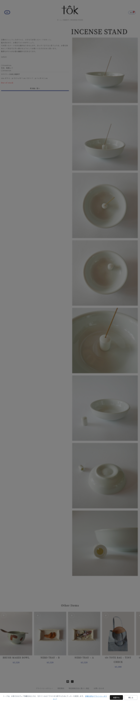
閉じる (130, 697)
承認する (116, 697)
